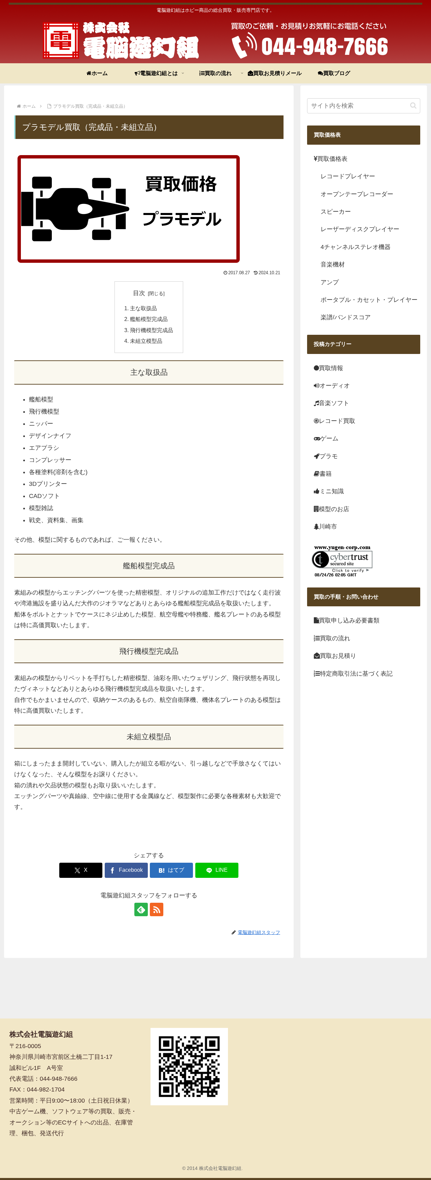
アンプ (330, 282)
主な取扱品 (143, 308)
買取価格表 (332, 158)
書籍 (326, 473)
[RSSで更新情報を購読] (156, 909)
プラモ (329, 456)
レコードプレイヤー (348, 176)
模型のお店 (334, 509)
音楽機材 (333, 264)
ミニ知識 (332, 491)
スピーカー (336, 211)
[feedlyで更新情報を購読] (141, 909)
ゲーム (329, 438)
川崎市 (328, 526)
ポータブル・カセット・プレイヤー (369, 299)
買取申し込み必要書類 (349, 620)
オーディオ (335, 385)
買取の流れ (335, 638)
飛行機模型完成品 (151, 330)
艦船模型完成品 (149, 319)
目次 (139, 293)
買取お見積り (338, 656)
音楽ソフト (334, 403)
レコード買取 (337, 421)
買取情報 (331, 368)
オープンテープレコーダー (357, 194)
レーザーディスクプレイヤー (360, 229)
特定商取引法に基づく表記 (356, 673)
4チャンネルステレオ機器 (356, 247)
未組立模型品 (146, 341)
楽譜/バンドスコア (346, 317)
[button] (413, 105)
